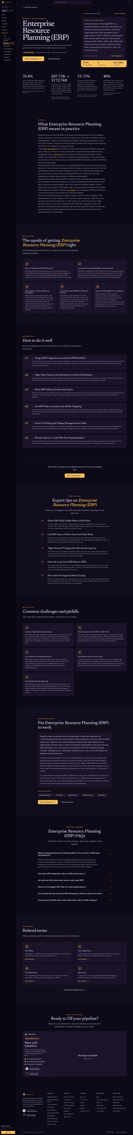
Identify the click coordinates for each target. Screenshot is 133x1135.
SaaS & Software (118, 1097)
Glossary (6, 43)
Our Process (83, 1099)
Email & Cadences (69, 1102)
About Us (83, 1097)
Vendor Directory (8, 48)
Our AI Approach (69, 1114)
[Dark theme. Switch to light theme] (130, 2)
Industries (5, 24)
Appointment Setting (53, 1113)
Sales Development (29, 52)
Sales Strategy (51, 1124)
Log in (7, 1132)
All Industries (116, 1111)
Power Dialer (67, 1099)
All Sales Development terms (73, 990)
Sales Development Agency (53, 1100)
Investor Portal (84, 1111)
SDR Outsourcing (87, 795)
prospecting (57, 154)
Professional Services (119, 1108)
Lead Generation (52, 1104)
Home (3, 14)
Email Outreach (72, 795)
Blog (5, 36)
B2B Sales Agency (52, 1097)
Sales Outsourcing (52, 1121)
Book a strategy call (32, 59)
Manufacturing (117, 1105)
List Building (101, 795)
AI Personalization (69, 1105)
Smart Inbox (67, 1108)
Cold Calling (59, 795)
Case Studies (7, 51)
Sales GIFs (6, 57)
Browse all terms (54, 59)
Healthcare (116, 1102)
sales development (50, 149)
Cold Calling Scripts (7, 39)
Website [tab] (4, 10)
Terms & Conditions (121, 1132)
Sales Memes (7, 54)
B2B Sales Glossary (31, 7)
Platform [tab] (11, 10)
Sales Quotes (7, 60)
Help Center (7, 46)
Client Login (67, 1116)
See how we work (67, 802)
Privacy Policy (110, 1132)
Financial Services (118, 1099)
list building (71, 190)
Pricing (4, 27)
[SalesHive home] (34, 1094)
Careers (82, 1105)
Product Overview (69, 1097)
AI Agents (66, 1111)
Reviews (82, 1108)
